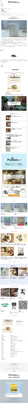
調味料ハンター (12, 342)
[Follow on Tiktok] (14, 377)
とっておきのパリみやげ (13, 344)
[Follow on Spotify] (16, 377)
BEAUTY (2, 348)
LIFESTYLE (2, 343)
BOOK (2, 5)
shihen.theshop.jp (3, 62)
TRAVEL (2, 346)
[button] (3, 281)
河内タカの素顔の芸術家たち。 (14, 353)
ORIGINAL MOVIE (3, 359)
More (14, 261)
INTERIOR (2, 347)
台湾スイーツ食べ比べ (12, 347)
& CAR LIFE (11, 355)
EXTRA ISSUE (3, 358)
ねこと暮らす (11, 354)
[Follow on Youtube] (13, 377)
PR (1, 360)
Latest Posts (14, 231)
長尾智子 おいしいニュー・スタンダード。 (15, 349)
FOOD (2, 345)
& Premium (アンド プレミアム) (14, 2)
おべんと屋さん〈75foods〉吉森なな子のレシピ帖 (16, 351)
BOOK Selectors (14, 286)
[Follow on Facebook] (19, 377)
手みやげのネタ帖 (12, 348)
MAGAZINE (2, 357)
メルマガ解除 (14, 371)
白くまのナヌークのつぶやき (13, 352)
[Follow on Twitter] (10, 377)
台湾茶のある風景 (12, 345)
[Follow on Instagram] (9, 377)
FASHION (2, 344)
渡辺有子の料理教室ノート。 (13, 350)
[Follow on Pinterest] (17, 377)
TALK (2, 356)
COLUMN (2, 349)
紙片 (3, 50)
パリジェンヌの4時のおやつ (13, 343)
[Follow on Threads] (12, 377)
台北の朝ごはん (12, 346)
